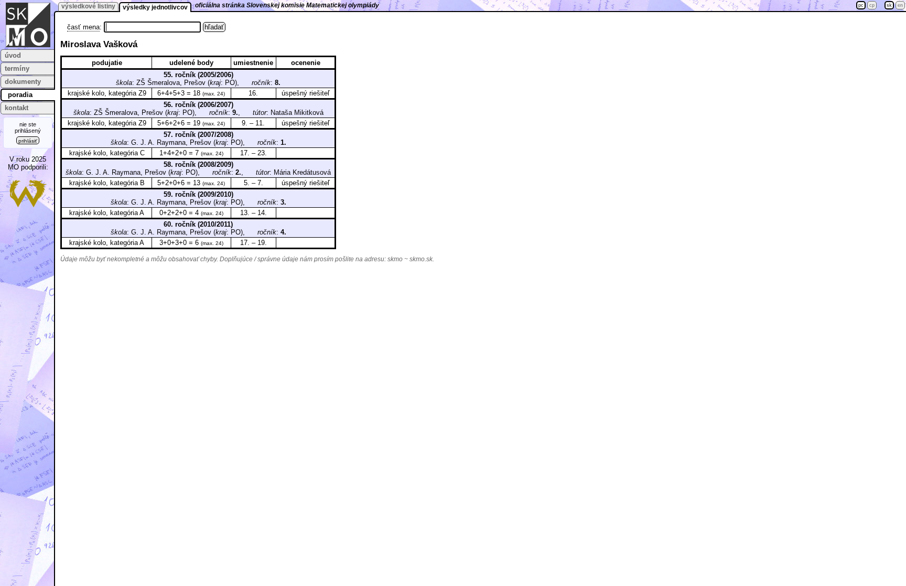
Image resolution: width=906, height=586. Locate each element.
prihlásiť (27, 141)
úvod (13, 55)
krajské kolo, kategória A (106, 213)
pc (861, 5)
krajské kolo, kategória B (107, 183)
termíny (17, 68)
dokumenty (23, 82)
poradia (20, 95)
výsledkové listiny (88, 6)
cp (872, 5)
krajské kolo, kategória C (107, 153)
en (900, 5)
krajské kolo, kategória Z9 (107, 93)
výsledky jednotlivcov (155, 7)
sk (889, 5)
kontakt (16, 108)
